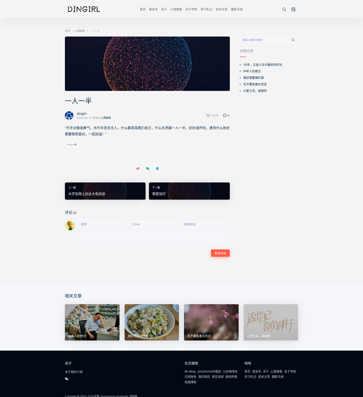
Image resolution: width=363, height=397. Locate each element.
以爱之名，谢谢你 (255, 90)
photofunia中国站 (209, 371)
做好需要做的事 (253, 77)
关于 (164, 9)
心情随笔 (176, 9)
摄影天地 (237, 9)
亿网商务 (190, 376)
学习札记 (206, 9)
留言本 (153, 9)
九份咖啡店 (230, 371)
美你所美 (231, 376)
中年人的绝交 (252, 71)
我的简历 (204, 376)
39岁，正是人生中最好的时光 (262, 64)
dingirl (82, 113)
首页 (143, 9)
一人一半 (72, 144)
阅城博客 (190, 382)
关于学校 (191, 9)
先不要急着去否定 (255, 84)
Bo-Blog (190, 371)
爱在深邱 (218, 376)
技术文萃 (222, 9)
